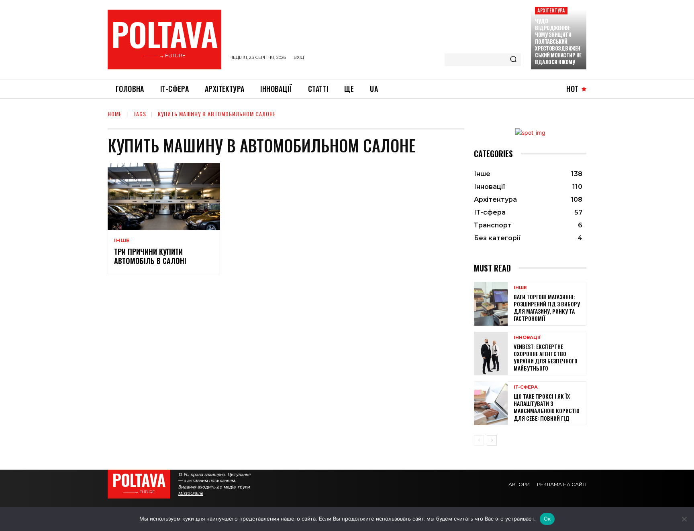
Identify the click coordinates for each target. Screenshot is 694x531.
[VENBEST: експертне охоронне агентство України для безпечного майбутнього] (491, 353)
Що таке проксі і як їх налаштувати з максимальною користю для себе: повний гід (547, 407)
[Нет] (684, 519)
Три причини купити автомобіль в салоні (150, 256)
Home (115, 113)
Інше (122, 240)
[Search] (513, 59)
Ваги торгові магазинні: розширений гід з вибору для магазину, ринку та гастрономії (547, 307)
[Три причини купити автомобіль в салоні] (164, 196)
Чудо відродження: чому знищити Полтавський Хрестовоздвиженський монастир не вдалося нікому (558, 41)
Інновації (527, 337)
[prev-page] (479, 440)
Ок (547, 518)
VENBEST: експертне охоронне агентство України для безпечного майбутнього (546, 357)
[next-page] (492, 440)
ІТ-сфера (526, 387)
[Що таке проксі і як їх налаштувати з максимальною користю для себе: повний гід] (491, 403)
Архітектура (551, 10)
